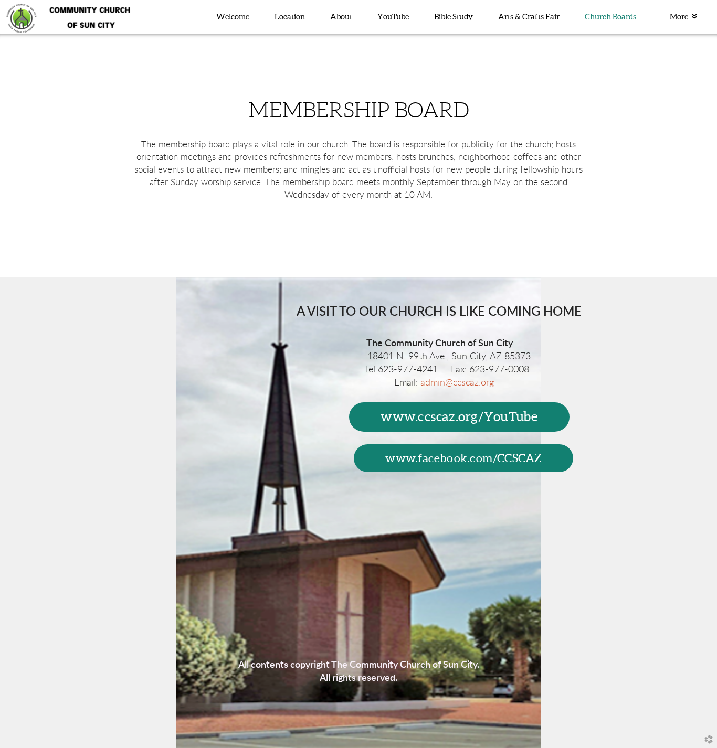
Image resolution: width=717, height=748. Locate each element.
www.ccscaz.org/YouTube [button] (459, 416)
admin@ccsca (457, 382)
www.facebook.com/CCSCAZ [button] (463, 458)
